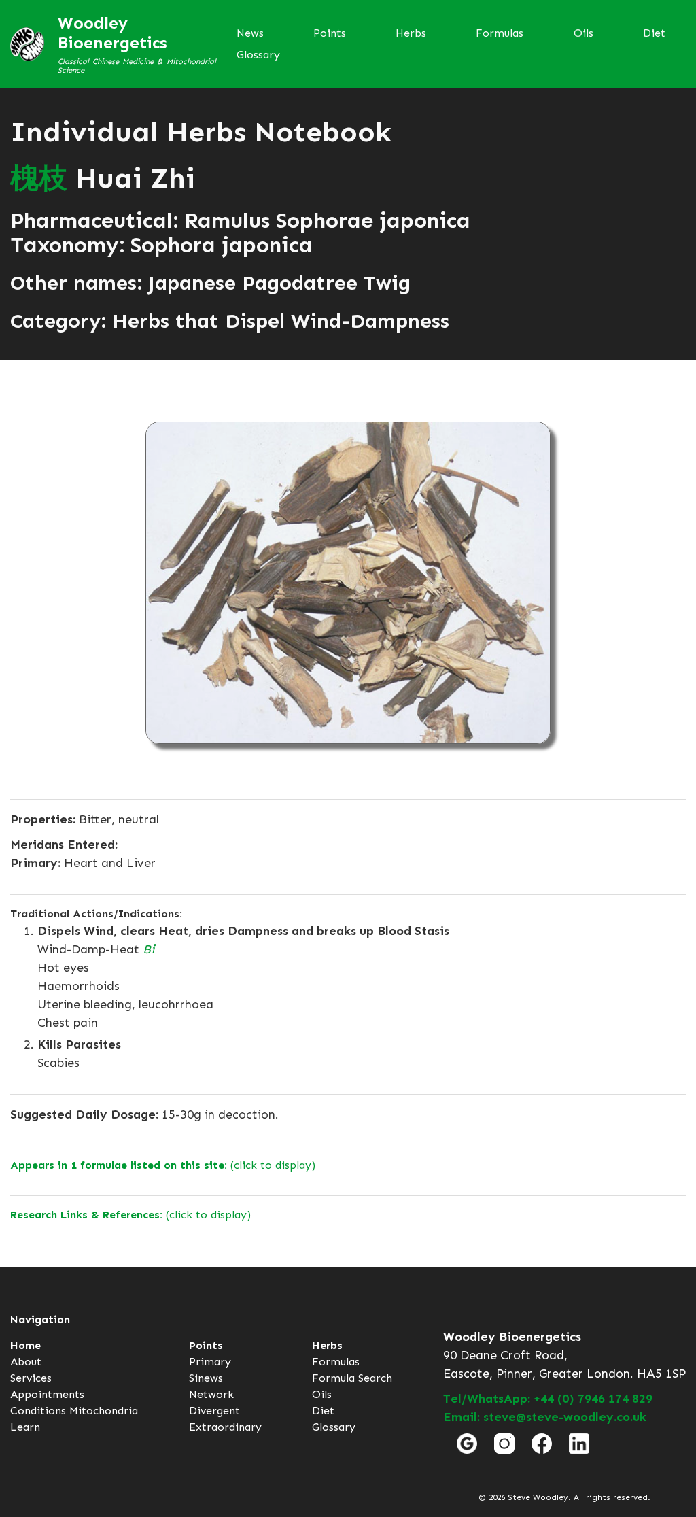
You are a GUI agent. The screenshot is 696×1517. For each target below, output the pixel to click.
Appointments (47, 1394)
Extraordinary (225, 1426)
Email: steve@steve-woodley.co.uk (544, 1417)
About (25, 1361)
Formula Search (352, 1377)
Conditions (38, 1410)
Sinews (206, 1377)
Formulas (499, 33)
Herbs (411, 33)
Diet (654, 33)
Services (31, 1377)
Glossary (258, 54)
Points (329, 33)
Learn (25, 1426)
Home (25, 1345)
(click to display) (162, 1165)
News (250, 33)
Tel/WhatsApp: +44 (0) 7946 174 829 (547, 1398)
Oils (583, 33)
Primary (210, 1361)
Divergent (214, 1410)
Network (211, 1394)
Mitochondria (103, 1410)
